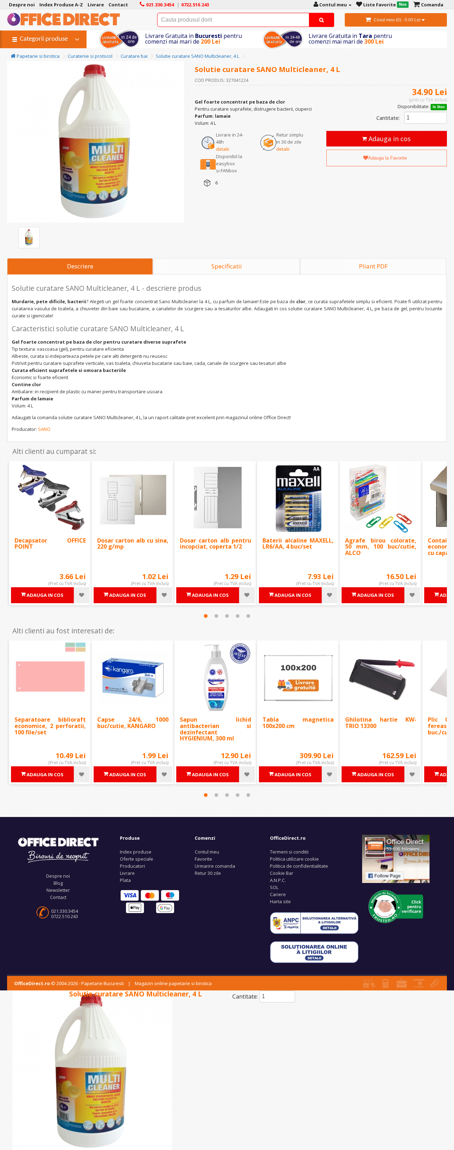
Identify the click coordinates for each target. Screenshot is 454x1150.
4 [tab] (238, 616)
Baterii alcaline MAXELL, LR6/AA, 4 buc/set (298, 544)
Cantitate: (388, 117)
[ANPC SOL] (314, 952)
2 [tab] (216, 616)
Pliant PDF (373, 266)
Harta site (280, 901)
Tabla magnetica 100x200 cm (298, 723)
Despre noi (58, 876)
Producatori (132, 866)
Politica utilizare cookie (294, 859)
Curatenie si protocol (90, 56)
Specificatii (226, 266)
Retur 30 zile (208, 873)
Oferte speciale (136, 859)
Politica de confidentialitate (299, 866)
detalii (222, 149)
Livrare (127, 873)
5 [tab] (248, 616)
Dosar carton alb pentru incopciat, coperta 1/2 (215, 544)
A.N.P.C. (278, 880)
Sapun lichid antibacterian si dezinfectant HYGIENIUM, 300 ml (215, 729)
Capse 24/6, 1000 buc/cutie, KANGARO (132, 723)
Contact (58, 897)
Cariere (278, 894)
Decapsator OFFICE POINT (50, 544)
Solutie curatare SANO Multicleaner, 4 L (197, 56)
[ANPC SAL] (314, 923)
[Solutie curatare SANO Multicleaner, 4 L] (29, 237)
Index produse (135, 852)
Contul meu (207, 852)
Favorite (203, 859)
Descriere (80, 266)
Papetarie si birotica (38, 56)
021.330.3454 (64, 911)
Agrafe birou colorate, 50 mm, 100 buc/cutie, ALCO (380, 547)
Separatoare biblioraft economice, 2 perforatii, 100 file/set (50, 726)
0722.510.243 (64, 916)
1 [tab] (206, 616)
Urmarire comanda (215, 866)
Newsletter (58, 890)
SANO (44, 429)
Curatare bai (134, 56)
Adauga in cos (389, 138)
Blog (58, 883)
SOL (274, 887)
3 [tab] (227, 616)
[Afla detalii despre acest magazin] (396, 906)
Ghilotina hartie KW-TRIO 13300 (380, 723)
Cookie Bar (281, 873)
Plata (125, 880)
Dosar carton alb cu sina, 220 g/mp (132, 544)
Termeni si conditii (289, 852)
